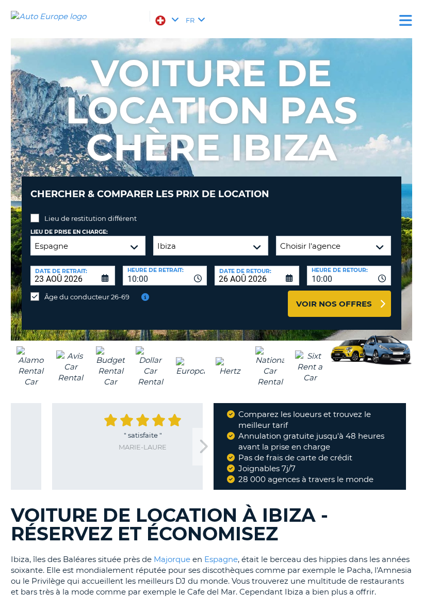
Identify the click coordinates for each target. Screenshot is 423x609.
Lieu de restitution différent (90, 218)
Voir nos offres (334, 304)
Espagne (221, 559)
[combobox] (165, 275)
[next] (202, 447)
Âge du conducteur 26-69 (86, 297)
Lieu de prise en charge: (69, 232)
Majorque (172, 559)
